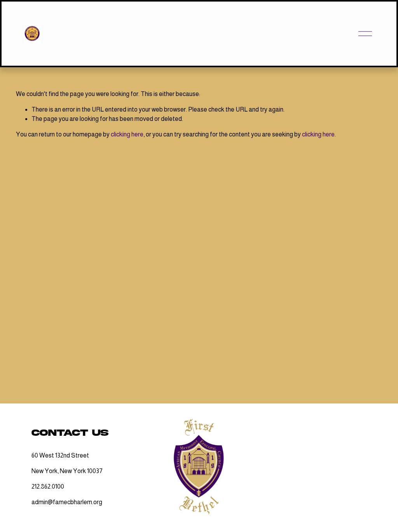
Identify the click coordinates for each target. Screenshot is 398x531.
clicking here (127, 134)
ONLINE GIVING (330, 496)
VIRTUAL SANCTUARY (330, 437)
